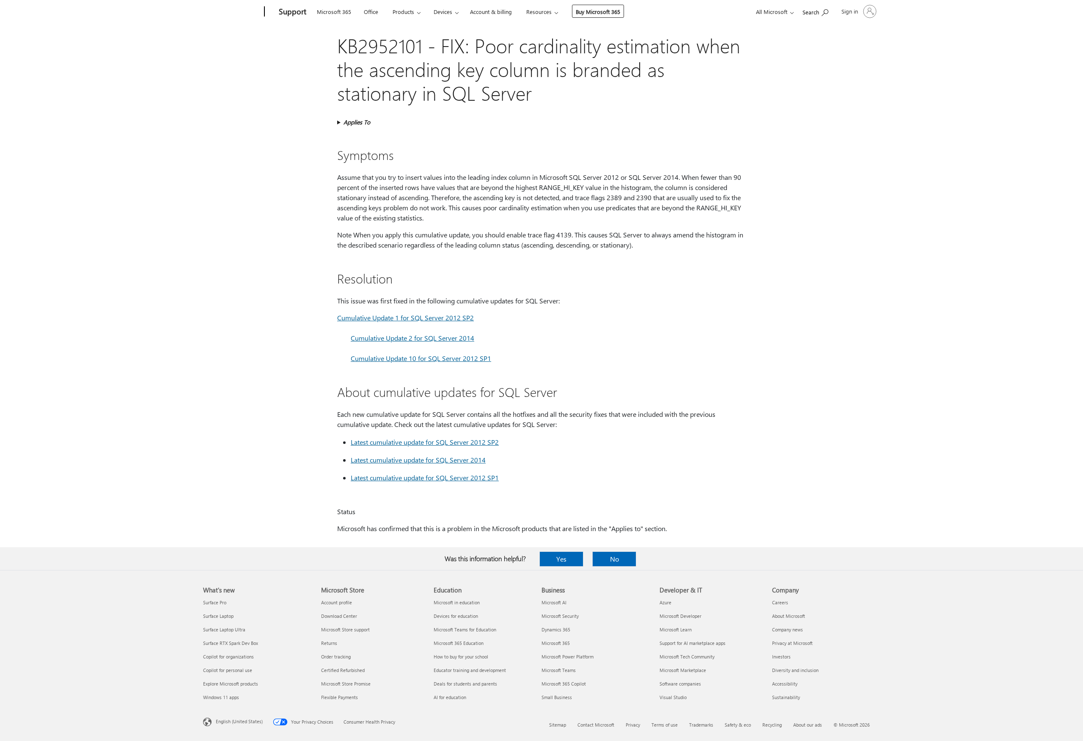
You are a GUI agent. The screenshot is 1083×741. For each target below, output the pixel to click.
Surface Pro (214, 602)
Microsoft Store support (345, 629)
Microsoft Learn (676, 629)
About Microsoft (788, 616)
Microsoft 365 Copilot (564, 683)
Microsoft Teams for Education (465, 629)
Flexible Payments (339, 697)
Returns (329, 643)
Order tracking (336, 656)
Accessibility (784, 683)
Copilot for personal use (227, 670)
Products (403, 11)
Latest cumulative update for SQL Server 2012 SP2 (425, 442)
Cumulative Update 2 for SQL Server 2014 (412, 337)
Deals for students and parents (465, 683)
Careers (780, 602)
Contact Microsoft (595, 725)
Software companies (680, 683)
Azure (665, 602)
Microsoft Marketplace (683, 670)
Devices (443, 11)
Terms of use (664, 725)
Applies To (357, 122)
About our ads (807, 725)
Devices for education (456, 616)
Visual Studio (673, 697)
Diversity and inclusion (795, 670)
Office (371, 11)
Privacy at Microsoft (792, 643)
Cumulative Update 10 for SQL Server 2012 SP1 (421, 358)
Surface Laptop (218, 616)
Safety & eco (738, 725)
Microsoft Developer (680, 616)
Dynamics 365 (556, 629)
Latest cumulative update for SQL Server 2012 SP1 (425, 477)
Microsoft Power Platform (568, 656)
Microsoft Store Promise (346, 683)
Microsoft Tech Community (687, 656)
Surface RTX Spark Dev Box (230, 643)
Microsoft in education (457, 602)
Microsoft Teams (559, 670)
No (614, 558)
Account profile (336, 602)
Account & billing (491, 11)
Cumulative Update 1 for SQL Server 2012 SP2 (405, 317)
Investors (781, 656)
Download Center (339, 616)
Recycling (772, 725)
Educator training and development (470, 670)
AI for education (450, 697)
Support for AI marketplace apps (693, 643)
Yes (561, 558)
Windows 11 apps (221, 697)
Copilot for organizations (228, 656)
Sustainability (786, 697)
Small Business (557, 697)
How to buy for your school (461, 656)
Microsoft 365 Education (459, 643)
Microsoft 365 (334, 11)
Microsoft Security (560, 616)
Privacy (633, 725)
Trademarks (701, 725)
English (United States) (239, 721)
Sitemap (557, 725)
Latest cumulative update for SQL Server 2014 (418, 459)
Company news (787, 629)
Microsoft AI (554, 602)
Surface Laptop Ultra (224, 629)
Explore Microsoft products (230, 683)
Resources (539, 11)
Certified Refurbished (343, 670)
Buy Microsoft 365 (598, 11)
